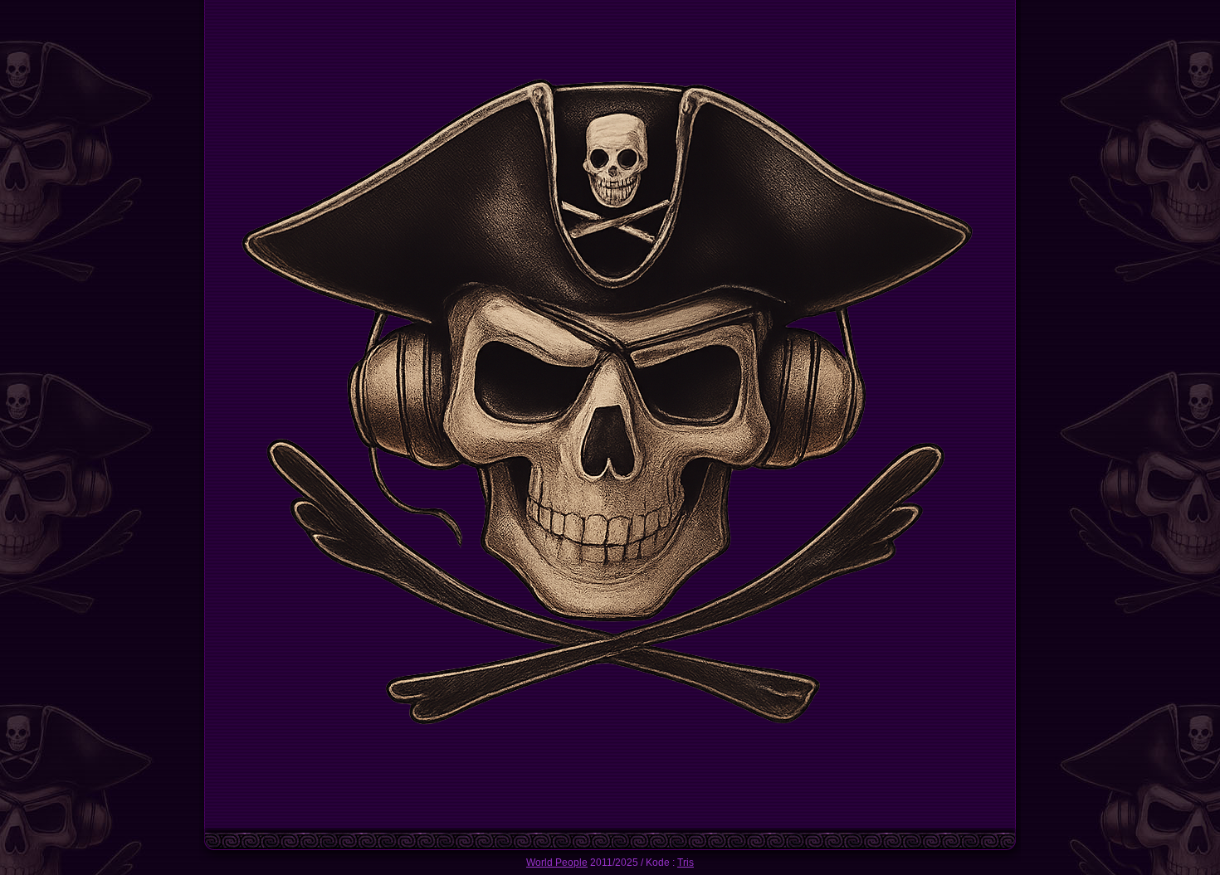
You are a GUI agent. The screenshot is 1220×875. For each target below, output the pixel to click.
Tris (685, 862)
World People (557, 862)
